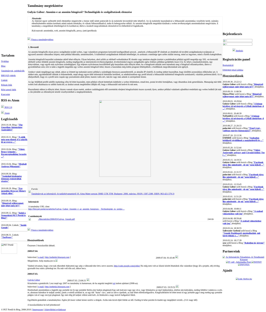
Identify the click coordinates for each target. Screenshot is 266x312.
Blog (3, 66)
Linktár (4, 80)
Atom (7, 113)
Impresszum (37, 309)
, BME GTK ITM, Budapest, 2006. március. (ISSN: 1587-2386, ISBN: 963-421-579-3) (102, 194)
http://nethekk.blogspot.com (57, 257)
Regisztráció (228, 65)
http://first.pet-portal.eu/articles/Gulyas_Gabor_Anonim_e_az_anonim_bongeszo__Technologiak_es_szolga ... (76, 209)
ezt (114, 283)
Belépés (239, 51)
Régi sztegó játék (8, 89)
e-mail (41, 257)
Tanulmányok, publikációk (13, 71)
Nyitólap (5, 61)
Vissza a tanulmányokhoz (41, 39)
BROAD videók (8, 75)
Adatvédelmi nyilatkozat (55, 309)
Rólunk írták (6, 85)
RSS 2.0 (8, 107)
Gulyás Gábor (34, 280)
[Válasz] (176, 258)
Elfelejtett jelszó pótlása (233, 70)
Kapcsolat (5, 94)
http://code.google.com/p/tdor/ (127, 266)
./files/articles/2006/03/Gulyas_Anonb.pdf (56, 219)
